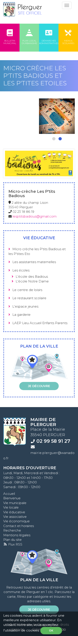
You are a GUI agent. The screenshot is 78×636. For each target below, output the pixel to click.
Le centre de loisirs (27, 290)
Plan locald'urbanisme (29, 42)
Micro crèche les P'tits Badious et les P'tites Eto (37, 251)
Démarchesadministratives (48, 42)
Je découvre (39, 386)
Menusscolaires (68, 42)
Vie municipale (14, 503)
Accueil (9, 494)
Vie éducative (14, 512)
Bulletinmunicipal (9, 42)
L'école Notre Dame (32, 281)
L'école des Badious (32, 276)
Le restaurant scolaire (29, 298)
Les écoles (20, 270)
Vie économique (16, 521)
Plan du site (12, 540)
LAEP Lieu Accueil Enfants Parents (39, 323)
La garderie (21, 315)
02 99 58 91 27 (53, 441)
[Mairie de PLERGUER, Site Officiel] (22, 9)
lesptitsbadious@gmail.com (35, 216)
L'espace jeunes (25, 306)
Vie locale (11, 507)
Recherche (12, 530)
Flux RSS (14, 544)
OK (51, 630)
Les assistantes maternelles (34, 262)
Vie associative (15, 517)
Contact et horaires (18, 526)
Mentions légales (16, 535)
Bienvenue (12, 498)
